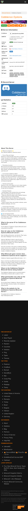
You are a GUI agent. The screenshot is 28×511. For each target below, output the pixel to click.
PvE (16, 74)
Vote (3, 25)
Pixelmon (7, 364)
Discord (21, 73)
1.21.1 (11, 51)
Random (6, 344)
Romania (7, 399)
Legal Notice (15, 509)
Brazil (5, 405)
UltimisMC (7, 446)
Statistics (7, 426)
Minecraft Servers (6, 13)
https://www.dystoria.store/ (15, 55)
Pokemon (12, 74)
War (5, 376)
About (6, 423)
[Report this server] (24, 25)
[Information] (9, 25)
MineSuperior (8, 449)
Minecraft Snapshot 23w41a (13, 473)
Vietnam (6, 411)
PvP (19, 74)
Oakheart (7, 460)
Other (11, 70)
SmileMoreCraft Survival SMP (13, 457)
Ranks (22, 74)
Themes (6, 358)
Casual (11, 73)
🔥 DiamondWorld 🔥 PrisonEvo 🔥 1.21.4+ (15, 453)
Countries (7, 347)
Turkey (6, 402)
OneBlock (7, 367)
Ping (5, 352)
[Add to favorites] (20, 25)
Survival (11, 76)
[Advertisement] (14, 8)
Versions (6, 349)
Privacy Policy (8, 438)
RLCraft (6, 370)
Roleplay (6, 384)
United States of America (16, 49)
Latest (6, 335)
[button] (10, 34)
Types (6, 355)
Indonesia (7, 396)
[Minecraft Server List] (2, 2)
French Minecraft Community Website (13, 483)
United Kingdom (9, 414)
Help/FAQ (7, 440)
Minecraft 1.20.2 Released (12, 479)
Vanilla (16, 76)
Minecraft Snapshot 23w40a (13, 476)
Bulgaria (6, 408)
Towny (6, 387)
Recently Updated (9, 341)
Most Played (8, 338)
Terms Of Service (9, 435)
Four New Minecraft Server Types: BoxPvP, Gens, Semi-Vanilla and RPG (15, 468)
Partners (6, 432)
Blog (5, 429)
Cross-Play (7, 379)
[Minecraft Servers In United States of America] (10, 49)
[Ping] (17, 25)
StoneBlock (7, 373)
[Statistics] (13, 25)
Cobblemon (16, 73)
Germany (7, 416)
